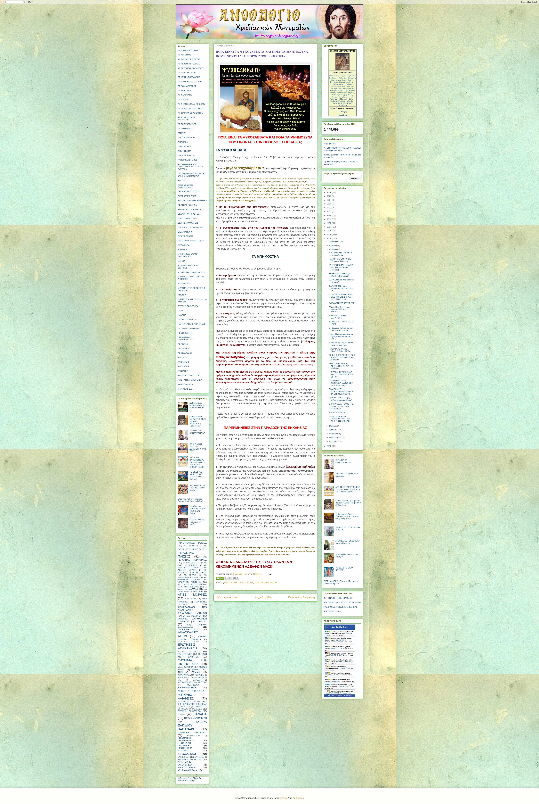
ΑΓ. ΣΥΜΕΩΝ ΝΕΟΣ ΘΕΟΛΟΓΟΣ (186, 118)
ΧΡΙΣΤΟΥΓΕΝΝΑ (185, 384)
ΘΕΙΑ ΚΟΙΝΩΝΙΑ (185, 232)
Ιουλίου (332, 245)
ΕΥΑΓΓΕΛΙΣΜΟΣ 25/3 (187, 218)
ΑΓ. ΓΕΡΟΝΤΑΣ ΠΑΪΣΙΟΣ (189, 64)
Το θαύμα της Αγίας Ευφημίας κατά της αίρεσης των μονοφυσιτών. (347, 516)
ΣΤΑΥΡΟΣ (182, 357)
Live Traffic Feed (339, 627)
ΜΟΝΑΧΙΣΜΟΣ (184, 283)
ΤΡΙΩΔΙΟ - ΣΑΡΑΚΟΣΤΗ (188, 375)
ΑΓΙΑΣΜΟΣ (183, 142)
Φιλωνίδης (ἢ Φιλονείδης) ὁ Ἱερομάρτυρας (342, 104)
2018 (329, 223)
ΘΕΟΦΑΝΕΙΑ (183, 245)
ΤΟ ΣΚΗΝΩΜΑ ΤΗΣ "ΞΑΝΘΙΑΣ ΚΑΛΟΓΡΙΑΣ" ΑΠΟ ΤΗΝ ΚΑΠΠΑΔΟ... (340, 418)
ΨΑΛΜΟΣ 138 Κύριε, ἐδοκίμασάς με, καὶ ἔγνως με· (341, 288)
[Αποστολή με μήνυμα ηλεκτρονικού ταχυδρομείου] (226, 578)
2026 (329, 192)
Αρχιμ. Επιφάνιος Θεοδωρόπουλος (185, 186)
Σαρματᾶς (351, 91)
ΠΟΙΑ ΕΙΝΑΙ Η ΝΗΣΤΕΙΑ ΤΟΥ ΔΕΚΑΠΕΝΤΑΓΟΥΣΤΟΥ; (197, 447)
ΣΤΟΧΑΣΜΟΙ (183, 362)
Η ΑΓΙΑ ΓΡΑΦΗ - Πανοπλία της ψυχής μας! (340, 254)
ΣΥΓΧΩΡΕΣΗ (183, 366)
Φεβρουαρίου (335, 437)
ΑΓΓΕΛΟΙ (182, 133)
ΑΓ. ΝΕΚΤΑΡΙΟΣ (185, 95)
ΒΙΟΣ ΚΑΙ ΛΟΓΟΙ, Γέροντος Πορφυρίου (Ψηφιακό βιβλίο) (190, 500)
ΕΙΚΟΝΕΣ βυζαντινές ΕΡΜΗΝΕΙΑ (192, 200)
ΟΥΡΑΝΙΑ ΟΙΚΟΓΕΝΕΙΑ (188, 306)
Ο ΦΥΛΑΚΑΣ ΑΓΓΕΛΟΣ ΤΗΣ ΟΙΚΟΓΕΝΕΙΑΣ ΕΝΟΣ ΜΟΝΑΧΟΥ (341, 406)
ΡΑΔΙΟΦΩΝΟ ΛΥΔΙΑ (332, 611)
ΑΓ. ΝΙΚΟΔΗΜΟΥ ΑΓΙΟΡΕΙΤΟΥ (191, 104)
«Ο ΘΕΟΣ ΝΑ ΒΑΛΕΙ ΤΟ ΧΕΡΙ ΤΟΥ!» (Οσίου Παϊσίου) (196, 475)
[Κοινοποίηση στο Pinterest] (237, 578)
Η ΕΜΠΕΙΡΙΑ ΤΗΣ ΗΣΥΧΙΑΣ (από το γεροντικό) (341, 344)
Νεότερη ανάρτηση (227, 597)
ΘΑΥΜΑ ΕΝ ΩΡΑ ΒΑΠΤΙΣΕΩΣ (341, 303)
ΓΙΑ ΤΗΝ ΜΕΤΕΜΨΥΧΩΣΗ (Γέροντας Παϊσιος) (340, 260)
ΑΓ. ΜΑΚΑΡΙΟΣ (184, 90)
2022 (329, 208)
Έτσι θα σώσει (335, 681)
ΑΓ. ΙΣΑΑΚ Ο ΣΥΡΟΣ (187, 72)
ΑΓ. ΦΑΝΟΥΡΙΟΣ (185, 129)
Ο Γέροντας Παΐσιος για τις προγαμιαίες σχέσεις (340, 329)
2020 (329, 215)
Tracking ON (347, 695)
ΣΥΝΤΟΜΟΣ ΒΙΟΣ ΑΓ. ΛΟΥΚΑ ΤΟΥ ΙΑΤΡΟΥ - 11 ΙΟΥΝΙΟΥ (341, 365)
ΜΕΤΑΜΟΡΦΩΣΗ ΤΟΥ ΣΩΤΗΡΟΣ (192, 682)
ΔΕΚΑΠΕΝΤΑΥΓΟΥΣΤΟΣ (189, 191)
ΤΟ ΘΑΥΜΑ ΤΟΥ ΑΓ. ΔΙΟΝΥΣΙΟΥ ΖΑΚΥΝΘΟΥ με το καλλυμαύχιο (341, 383)
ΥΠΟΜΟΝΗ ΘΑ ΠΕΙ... (338, 412)
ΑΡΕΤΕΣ (181, 180)
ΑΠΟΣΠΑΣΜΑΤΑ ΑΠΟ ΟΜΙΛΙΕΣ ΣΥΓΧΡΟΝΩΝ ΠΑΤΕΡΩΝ (192, 174)
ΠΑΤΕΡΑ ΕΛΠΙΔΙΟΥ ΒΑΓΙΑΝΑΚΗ (192, 324)
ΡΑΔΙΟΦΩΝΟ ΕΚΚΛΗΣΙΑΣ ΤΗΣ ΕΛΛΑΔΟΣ (342, 602)
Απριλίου (333, 430)
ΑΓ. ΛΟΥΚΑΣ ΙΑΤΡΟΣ (187, 86)
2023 (329, 204)
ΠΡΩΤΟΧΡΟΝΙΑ (185, 353)
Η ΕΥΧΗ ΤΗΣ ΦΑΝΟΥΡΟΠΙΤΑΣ (197, 432)
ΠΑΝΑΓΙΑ (182, 315)
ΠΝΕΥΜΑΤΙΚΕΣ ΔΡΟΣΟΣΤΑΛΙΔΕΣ (186, 338)
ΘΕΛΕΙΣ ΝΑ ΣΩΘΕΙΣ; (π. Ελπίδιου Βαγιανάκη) (340, 274)
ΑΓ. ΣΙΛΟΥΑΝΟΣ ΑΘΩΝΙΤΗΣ (190, 113)
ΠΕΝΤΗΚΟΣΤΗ (184, 333)
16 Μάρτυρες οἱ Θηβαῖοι (345, 93)
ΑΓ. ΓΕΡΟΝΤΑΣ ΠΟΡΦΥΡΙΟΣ (191, 68)
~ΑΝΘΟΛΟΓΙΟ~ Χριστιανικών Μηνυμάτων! (336, 641)
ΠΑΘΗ (180, 311)
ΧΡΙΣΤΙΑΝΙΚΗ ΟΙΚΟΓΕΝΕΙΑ (190, 380)
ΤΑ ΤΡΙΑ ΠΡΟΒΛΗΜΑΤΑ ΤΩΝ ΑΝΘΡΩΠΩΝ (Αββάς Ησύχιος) (341, 267)
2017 (329, 227)
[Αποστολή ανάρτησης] (269, 574)
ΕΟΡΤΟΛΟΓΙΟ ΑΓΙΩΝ (187, 205)
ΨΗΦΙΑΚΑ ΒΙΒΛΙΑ (185, 389)
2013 (329, 446)
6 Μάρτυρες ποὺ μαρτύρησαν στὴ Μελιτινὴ (341, 89)
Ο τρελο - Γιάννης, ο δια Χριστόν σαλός (197, 521)
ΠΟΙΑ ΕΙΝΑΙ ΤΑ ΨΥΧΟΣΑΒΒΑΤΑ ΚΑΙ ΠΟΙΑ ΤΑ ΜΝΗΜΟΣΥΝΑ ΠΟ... (341, 391)
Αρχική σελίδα (263, 597)
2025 (329, 196)
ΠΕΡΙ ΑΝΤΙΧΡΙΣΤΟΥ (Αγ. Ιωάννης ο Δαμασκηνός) (340, 399)
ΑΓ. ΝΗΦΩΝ (183, 99)
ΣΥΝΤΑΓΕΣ (183, 371)
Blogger (299, 798)
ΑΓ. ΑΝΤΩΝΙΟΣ (184, 55)
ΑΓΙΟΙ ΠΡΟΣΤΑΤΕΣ (186, 155)
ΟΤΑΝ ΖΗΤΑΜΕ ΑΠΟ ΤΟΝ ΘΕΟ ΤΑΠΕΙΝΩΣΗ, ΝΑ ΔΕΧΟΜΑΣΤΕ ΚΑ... (340, 296)
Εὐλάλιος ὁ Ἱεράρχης (339, 95)
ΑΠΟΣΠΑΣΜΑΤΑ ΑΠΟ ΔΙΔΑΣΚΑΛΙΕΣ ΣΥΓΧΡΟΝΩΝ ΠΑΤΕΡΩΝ (190, 166)
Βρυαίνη (333, 93)
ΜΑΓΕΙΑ (181, 261)
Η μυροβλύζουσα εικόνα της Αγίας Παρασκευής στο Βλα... (341, 336)
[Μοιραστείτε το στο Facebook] (234, 578)
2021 (329, 211)
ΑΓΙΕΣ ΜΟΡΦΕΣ (185, 146)
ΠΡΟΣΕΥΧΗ (183, 344)
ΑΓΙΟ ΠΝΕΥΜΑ (184, 151)
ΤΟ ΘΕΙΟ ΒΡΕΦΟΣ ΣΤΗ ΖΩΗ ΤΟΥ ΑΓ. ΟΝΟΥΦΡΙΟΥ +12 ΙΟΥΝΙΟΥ (342, 357)
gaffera (283, 798)
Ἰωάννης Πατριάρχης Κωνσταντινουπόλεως (342, 81)
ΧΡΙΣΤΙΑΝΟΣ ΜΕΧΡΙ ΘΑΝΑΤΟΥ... (338, 316)
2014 (329, 238)
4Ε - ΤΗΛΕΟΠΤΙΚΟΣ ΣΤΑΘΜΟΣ (338, 598)
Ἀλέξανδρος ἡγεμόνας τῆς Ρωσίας (341, 101)
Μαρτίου (333, 433)
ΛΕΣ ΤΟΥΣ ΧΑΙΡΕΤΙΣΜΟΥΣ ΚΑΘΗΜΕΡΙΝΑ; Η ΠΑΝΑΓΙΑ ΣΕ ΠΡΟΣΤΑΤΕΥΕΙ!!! (197, 462)
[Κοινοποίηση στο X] (232, 578)
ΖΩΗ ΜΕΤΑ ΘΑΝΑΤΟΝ (265, 582)
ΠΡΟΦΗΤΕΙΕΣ (184, 349)
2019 (329, 219)
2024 (329, 200)
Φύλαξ (351, 99)
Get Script (331, 695)
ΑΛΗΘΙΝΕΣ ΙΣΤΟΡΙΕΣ (187, 160)
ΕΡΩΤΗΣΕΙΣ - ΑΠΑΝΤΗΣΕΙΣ (238, 582)
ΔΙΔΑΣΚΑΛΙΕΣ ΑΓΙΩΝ (187, 196)
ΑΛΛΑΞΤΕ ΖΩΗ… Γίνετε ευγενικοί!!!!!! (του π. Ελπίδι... (339, 309)
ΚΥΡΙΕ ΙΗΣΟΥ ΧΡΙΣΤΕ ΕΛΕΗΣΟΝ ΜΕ (187, 255)
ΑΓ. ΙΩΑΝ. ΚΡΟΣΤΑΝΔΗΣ (189, 77)
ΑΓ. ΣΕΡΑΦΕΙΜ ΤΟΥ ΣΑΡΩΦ (190, 108)
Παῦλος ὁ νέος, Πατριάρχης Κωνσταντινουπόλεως (341, 85)
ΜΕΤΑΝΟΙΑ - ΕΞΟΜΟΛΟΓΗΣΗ (191, 272)
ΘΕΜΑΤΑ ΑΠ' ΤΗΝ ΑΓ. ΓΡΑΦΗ (191, 241)
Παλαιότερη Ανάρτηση (301, 597)
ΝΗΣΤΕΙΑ (182, 295)
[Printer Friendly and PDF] (220, 579)
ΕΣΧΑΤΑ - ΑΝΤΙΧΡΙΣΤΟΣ (189, 214)
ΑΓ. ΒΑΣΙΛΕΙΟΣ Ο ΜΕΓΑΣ (189, 59)
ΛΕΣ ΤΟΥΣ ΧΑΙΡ (336, 655)
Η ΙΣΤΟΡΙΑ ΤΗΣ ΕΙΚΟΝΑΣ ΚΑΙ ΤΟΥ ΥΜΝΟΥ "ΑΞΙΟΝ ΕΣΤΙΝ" (341, 374)
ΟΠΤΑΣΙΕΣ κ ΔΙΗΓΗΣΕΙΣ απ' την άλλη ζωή (192, 707)
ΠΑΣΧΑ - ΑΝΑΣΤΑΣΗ (187, 319)
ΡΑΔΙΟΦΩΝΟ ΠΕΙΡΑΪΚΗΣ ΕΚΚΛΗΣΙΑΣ (341, 607)
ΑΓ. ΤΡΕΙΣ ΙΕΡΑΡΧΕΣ (187, 124)
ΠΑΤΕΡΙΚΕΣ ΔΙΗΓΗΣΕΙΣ (188, 328)
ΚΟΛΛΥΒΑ (182, 250)
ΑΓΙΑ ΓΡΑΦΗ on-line (187, 137)
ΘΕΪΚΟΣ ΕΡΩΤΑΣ (185, 236)
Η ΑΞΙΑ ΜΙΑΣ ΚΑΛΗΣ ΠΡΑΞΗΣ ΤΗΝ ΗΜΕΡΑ (339, 350)
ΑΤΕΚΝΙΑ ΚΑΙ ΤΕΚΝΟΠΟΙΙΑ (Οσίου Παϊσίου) (347, 542)
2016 (329, 231)
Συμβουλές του (345, 668)
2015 (329, 234)
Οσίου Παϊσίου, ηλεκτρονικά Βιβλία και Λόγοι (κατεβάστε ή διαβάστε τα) (348, 502)
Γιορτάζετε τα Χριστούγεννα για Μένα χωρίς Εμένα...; (197, 509)
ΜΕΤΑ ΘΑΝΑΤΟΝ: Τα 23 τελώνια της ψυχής (197, 487)
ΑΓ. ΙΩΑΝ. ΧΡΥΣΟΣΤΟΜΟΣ (190, 81)
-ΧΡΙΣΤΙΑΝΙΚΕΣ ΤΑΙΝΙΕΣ (189, 50)
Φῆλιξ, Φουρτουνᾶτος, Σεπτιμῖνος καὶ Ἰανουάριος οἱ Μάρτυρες (341, 97)
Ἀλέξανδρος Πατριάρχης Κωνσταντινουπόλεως (343, 79)
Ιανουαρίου (334, 441)
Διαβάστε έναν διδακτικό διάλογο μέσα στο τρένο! (197, 405)
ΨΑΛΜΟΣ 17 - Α (336, 648)
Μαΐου (332, 426)
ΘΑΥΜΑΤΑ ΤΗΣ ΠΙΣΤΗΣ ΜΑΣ (191, 227)
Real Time (339, 695)
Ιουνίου (332, 249)
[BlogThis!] (229, 578)
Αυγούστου (334, 242)
